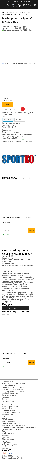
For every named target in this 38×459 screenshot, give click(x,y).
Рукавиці (5, 397)
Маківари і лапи (8, 405)
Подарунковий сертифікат (12, 429)
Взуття (4, 418)
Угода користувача (9, 445)
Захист (4, 399)
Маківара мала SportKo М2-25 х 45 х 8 (15, 353)
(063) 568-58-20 (8, 391)
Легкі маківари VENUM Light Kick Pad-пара (17, 217)
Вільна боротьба (8, 422)
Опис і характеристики (17, 26)
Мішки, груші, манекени (11, 407)
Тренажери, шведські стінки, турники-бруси (19, 427)
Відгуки (5, 26)
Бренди (5, 431)
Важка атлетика (8, 420)
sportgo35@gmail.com (10, 393)
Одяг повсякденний (9, 414)
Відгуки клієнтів (8, 439)
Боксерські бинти (9, 403)
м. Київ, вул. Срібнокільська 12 (14, 384)
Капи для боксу (8, 401)
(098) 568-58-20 (21, 391)
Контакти (5, 441)
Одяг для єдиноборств (11, 412)
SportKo (10, 125)
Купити (7, 104)
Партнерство (7, 443)
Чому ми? (6, 437)
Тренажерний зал (9, 410)
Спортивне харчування (11, 423)
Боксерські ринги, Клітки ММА (13, 425)
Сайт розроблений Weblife (12, 458)
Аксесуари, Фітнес (9, 408)
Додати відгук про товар (15, 308)
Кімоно (4, 416)
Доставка (5, 435)
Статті (4, 446)
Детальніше (6, 130)
